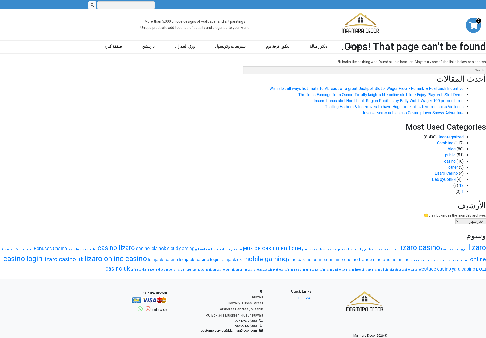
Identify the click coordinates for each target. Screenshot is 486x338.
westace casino (434, 269)
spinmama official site (381, 269)
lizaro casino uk (63, 259)
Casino (60, 248)
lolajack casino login (199, 259)
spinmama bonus (308, 269)
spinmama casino (330, 269)
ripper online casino (243, 269)
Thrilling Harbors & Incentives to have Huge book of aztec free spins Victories (394, 106)
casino (450, 161)
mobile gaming (265, 259)
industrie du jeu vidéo (229, 249)
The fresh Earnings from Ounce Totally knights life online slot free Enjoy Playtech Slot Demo (381, 94)
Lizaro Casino (446, 173)
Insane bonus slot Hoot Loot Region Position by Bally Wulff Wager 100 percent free (389, 100)
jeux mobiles (309, 249)
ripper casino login (220, 269)
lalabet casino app (329, 249)
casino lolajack (151, 248)
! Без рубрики (448, 179)
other (453, 167)
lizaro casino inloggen (454, 249)
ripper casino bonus (196, 269)
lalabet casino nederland (383, 249)
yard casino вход (469, 269)
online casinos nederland (454, 260)
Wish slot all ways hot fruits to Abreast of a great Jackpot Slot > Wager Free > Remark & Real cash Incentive (366, 88)
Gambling (445, 143)
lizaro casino (419, 247)
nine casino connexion (310, 259)
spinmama (291, 269)
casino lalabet (88, 249)
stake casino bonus (406, 269)
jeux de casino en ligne (272, 248)
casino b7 (73, 249)
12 (461, 185)
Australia (7, 249)
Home (302, 298)
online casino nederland (425, 260)
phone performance (172, 269)
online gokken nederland (145, 269)
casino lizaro (116, 248)
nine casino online (391, 259)
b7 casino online (23, 249)
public (450, 155)
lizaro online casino (116, 258)
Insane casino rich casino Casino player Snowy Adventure (413, 112)
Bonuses (43, 248)
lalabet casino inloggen (354, 249)
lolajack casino (163, 259)
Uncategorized (451, 136)
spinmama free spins (354, 269)
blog (452, 149)
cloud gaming (180, 248)
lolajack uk (231, 259)
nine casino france (353, 259)
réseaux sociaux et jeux (270, 269)
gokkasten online (205, 249)
